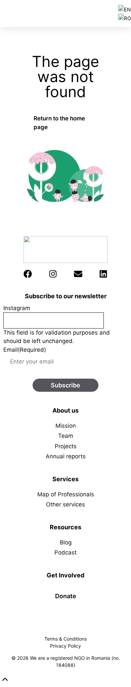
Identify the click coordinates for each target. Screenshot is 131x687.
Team (65, 435)
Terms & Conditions (65, 639)
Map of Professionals (65, 494)
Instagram (16, 308)
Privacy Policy (65, 646)
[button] (5, 679)
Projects (66, 446)
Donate (65, 596)
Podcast (65, 552)
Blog (66, 542)
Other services (65, 504)
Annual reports (66, 456)
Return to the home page (59, 122)
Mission (65, 425)
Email (24, 349)
